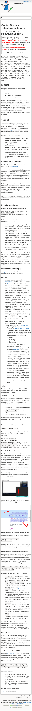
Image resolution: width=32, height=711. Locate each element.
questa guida (11, 653)
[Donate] (13, 705)
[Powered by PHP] (19, 705)
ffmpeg (4, 272)
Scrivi (4, 691)
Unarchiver (16, 349)
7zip (7, 283)
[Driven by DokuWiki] (19, 707)
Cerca (15, 14)
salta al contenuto (27, 1)
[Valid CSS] (13, 707)
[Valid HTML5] (26, 705)
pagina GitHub (14, 130)
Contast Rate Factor (23, 589)
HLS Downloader (14, 166)
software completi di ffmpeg (22, 328)
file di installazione (23, 325)
